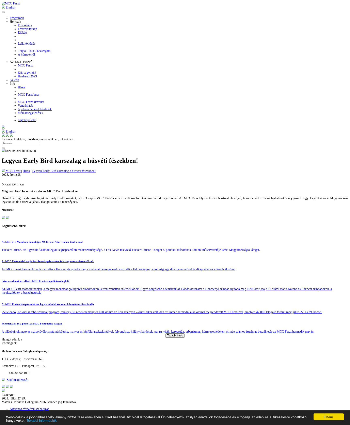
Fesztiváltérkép (27, 29)
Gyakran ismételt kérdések (35, 109)
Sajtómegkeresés (17, 379)
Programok (17, 18)
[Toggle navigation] (3, 12)
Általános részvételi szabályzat (29, 409)
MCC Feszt (25, 65)
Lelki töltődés (26, 43)
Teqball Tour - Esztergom (34, 50)
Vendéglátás (25, 105)
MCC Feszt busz (28, 94)
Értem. (329, 416)
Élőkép (22, 32)
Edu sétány (25, 25)
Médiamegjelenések (30, 113)
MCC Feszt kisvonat (31, 102)
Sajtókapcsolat (27, 120)
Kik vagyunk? (27, 72)
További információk (42, 420)
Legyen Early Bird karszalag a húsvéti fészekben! (64, 171)
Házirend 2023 (27, 76)
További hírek (175, 335)
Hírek (21, 87)
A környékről (26, 54)
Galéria (14, 80)
